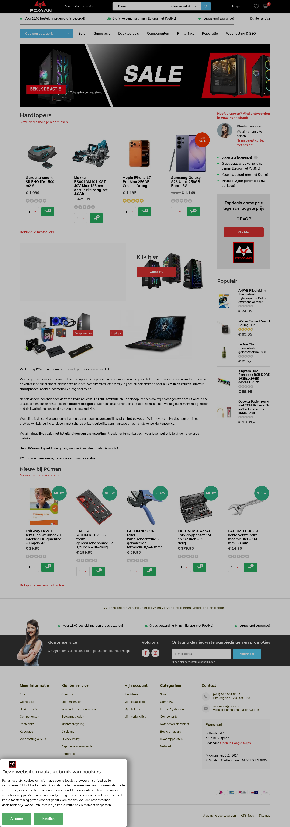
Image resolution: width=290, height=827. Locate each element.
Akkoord (16, 819)
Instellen (48, 819)
